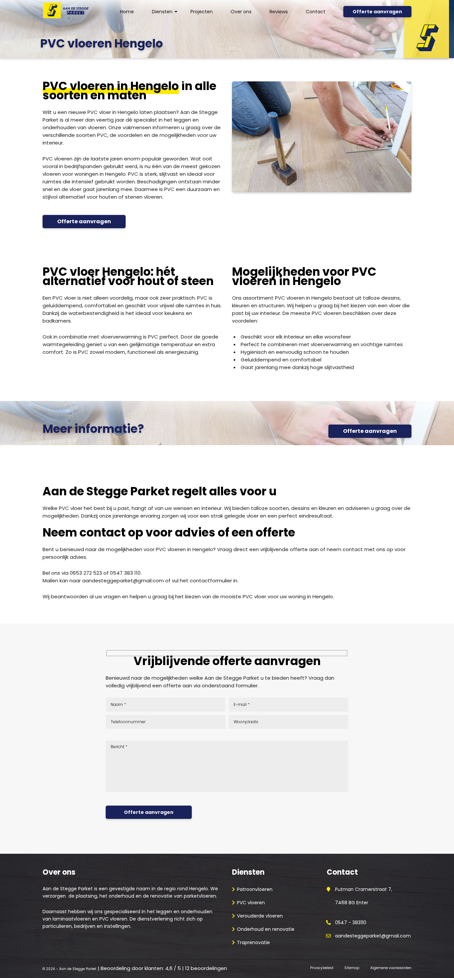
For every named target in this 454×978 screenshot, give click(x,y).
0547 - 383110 (350, 922)
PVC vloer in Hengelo (112, 112)
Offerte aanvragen (377, 11)
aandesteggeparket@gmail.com (123, 580)
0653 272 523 (86, 572)
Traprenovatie (253, 942)
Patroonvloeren (255, 889)
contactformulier (211, 580)
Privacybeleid (321, 967)
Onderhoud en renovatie (265, 929)
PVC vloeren (251, 902)
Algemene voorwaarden (390, 967)
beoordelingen (206, 968)
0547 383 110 (125, 572)
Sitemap (351, 967)
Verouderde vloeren (260, 916)
